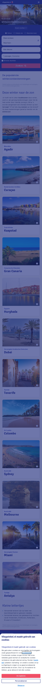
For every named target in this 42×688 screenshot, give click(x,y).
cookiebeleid (26, 653)
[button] (21, 685)
